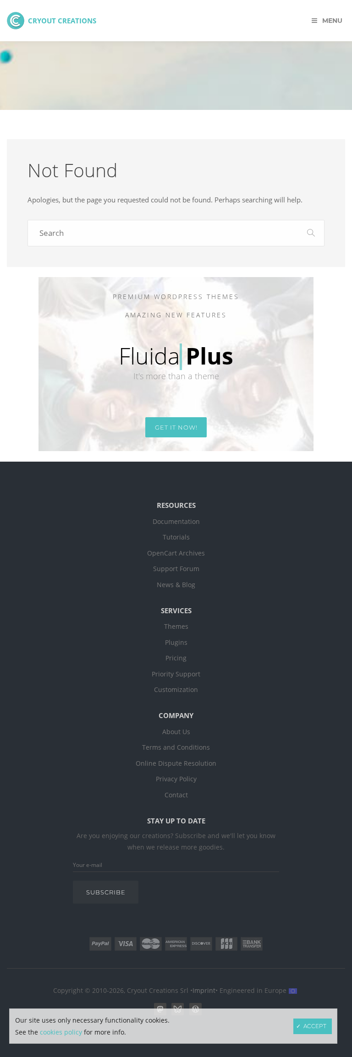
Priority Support (176, 674)
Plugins (176, 642)
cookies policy (61, 1032)
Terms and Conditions (176, 747)
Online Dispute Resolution (176, 763)
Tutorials (176, 537)
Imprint (203, 990)
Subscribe (106, 892)
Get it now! (176, 427)
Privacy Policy (176, 779)
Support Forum (176, 569)
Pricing (176, 658)
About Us (176, 732)
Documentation (176, 522)
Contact (176, 795)
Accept (314, 1026)
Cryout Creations (62, 20)
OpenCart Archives (176, 553)
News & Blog (176, 585)
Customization (176, 690)
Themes (176, 626)
